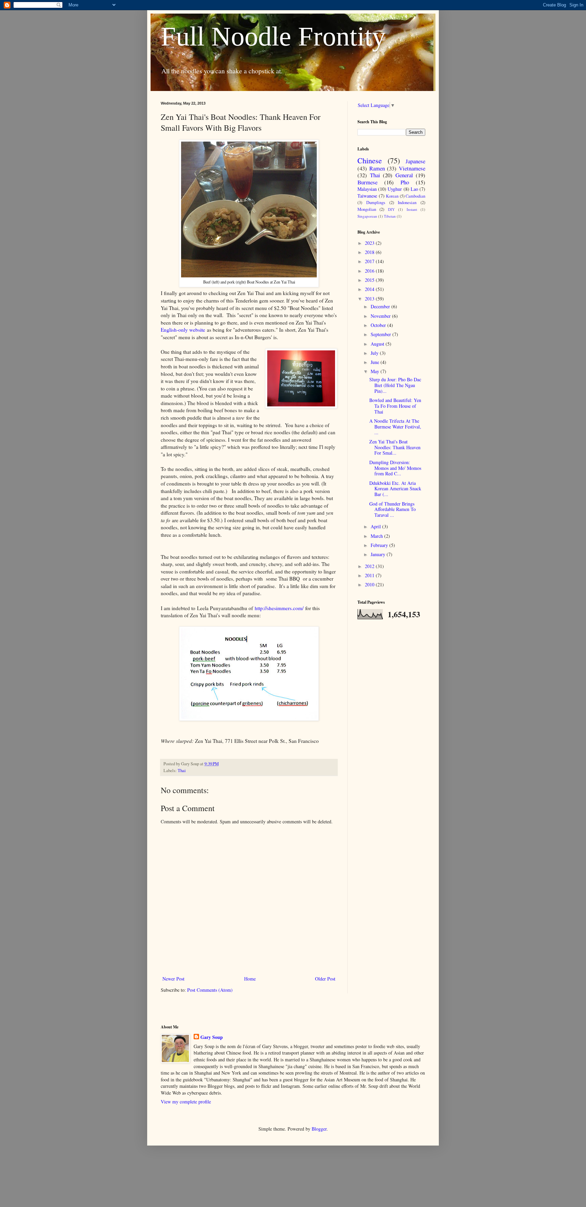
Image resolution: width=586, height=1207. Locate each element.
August (378, 344)
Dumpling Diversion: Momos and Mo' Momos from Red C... (395, 468)
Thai (182, 770)
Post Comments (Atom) (210, 990)
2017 (370, 261)
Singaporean (367, 216)
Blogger (319, 1129)
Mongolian (366, 209)
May (375, 371)
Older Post (325, 978)
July (375, 353)
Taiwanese (367, 196)
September (381, 334)
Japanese (415, 161)
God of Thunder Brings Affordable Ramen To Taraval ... (392, 509)
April (376, 526)
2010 (370, 584)
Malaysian (367, 189)
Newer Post (173, 978)
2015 (370, 280)
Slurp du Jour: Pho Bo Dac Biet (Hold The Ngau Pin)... (395, 385)
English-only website (183, 329)
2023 (370, 243)
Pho (405, 182)
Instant (412, 209)
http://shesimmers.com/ (279, 608)
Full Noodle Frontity (273, 36)
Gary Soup (211, 1037)
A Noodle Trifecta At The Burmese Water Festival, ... (395, 427)
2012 (370, 566)
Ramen (377, 168)
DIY (391, 209)
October (379, 325)
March (377, 536)
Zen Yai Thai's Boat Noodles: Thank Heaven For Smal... (395, 447)
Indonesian (407, 202)
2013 (370, 298)
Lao (414, 189)
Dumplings (375, 202)
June (375, 362)
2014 (370, 289)
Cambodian (415, 196)
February (380, 545)
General (404, 175)
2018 (370, 252)
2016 (370, 271)
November (381, 316)
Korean (392, 196)
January (379, 554)
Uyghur (395, 189)
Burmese (367, 182)
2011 (370, 575)
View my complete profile (186, 1101)
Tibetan (390, 216)
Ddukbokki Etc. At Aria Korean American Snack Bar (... (395, 489)
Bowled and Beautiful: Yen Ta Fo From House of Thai (395, 406)
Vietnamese (412, 168)
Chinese (369, 160)
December (381, 306)
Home (250, 978)
